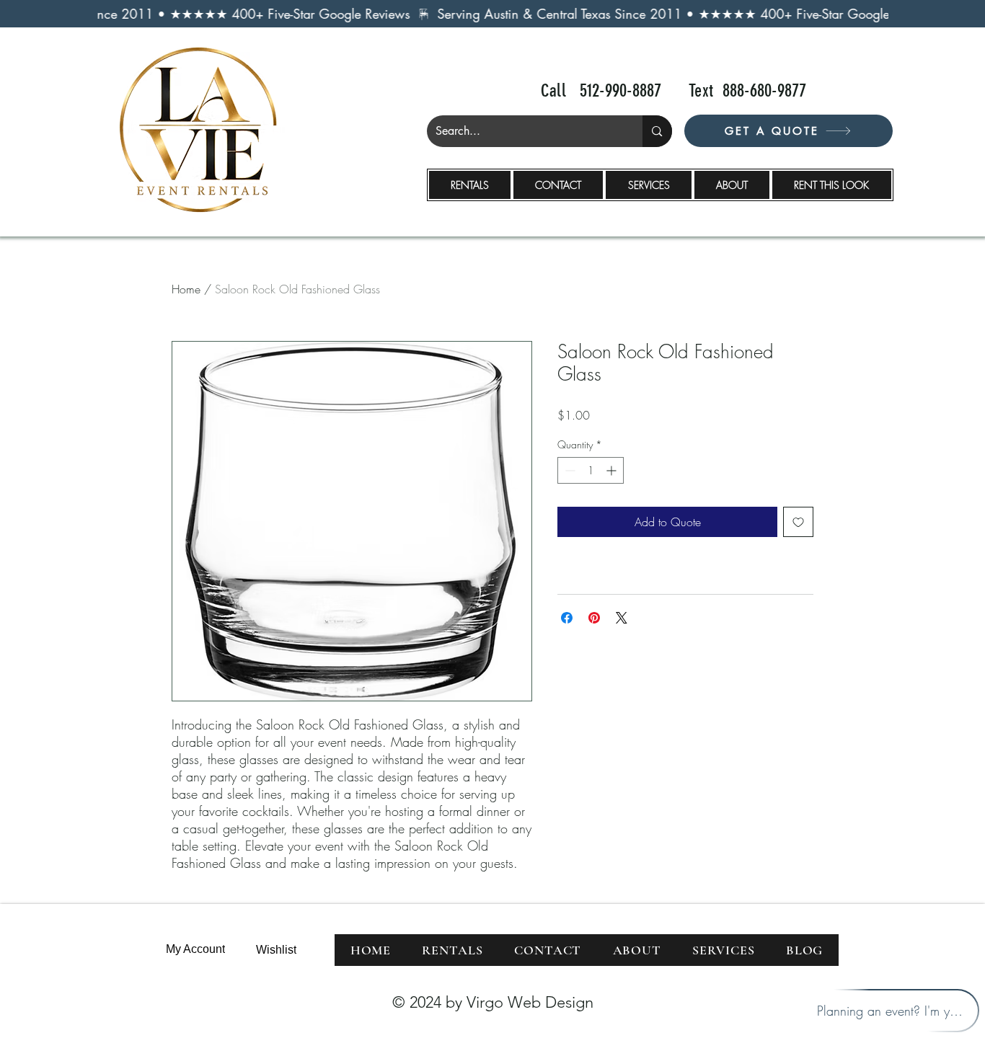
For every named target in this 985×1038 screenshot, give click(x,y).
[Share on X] (621, 617)
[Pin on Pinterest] (594, 617)
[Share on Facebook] (566, 617)
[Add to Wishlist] (798, 522)
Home (186, 289)
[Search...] (656, 131)
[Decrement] (569, 470)
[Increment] (613, 470)
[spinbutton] (591, 470)
